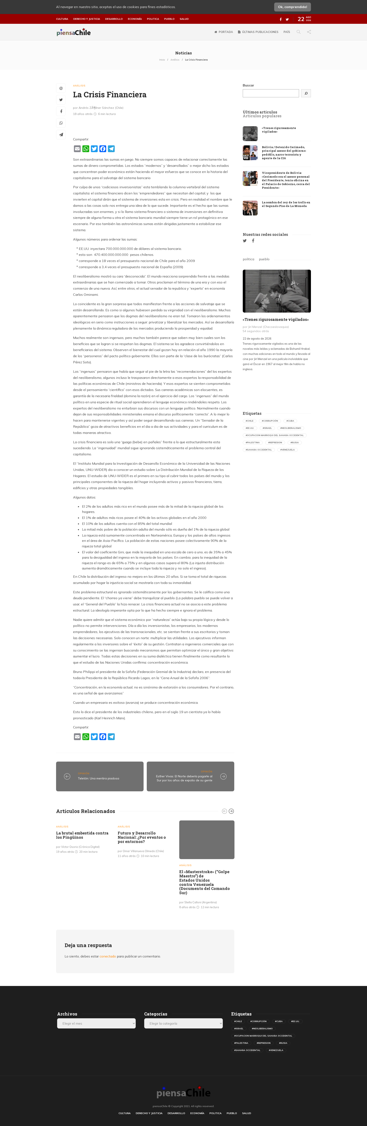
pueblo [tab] (264, 259)
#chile (249, 420)
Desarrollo (114, 19)
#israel (267, 428)
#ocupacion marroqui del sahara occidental (275, 435)
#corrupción (270, 420)
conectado (108, 956)
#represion (275, 442)
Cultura (62, 19)
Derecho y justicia (86, 19)
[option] (83, 838)
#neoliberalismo (290, 428)
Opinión (83, 773)
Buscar (248, 85)
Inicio (162, 59)
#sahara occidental (259, 449)
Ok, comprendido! (292, 7)
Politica (153, 19)
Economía (135, 19)
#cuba (290, 420)
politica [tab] (248, 259)
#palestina (253, 442)
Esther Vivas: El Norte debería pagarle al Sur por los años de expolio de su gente (184, 778)
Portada (226, 32)
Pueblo (169, 19)
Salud (184, 19)
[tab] (260, 112)
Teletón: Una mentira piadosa (98, 778)
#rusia (295, 442)
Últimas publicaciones (260, 32)
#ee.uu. (250, 428)
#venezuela (287, 449)
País (287, 32)
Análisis (175, 59)
